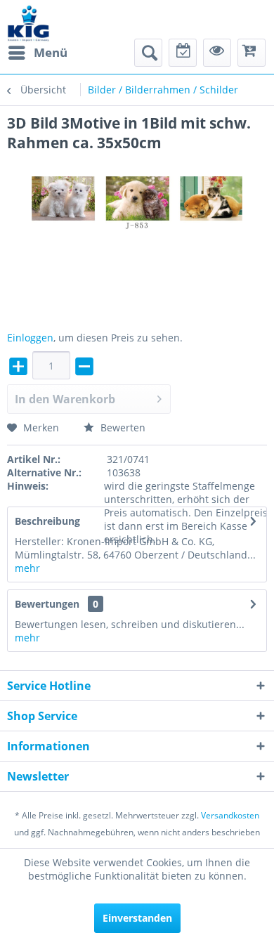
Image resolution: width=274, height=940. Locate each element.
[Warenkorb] (251, 53)
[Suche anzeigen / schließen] (148, 53)
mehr (27, 568)
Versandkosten (230, 815)
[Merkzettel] (183, 53)
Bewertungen (47, 604)
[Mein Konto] (217, 53)
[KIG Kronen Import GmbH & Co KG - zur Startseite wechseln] (28, 22)
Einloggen (30, 337)
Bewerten (121, 427)
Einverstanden (137, 918)
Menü (50, 52)
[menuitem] (37, 53)
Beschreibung (47, 521)
